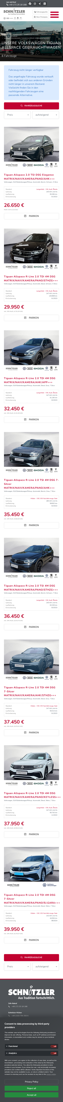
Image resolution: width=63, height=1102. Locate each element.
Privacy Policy (31, 1081)
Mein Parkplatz (42, 17)
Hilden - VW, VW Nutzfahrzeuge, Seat (44, 498)
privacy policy (51, 1074)
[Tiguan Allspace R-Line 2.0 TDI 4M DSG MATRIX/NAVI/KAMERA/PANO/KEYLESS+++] (31, 766)
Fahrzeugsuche (42, 12)
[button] (17, 115)
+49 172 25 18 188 (17, 4)
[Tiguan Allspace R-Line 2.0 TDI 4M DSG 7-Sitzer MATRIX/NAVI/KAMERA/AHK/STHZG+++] (31, 660)
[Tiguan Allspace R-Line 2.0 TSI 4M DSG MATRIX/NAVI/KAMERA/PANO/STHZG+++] (31, 558)
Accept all (31, 1095)
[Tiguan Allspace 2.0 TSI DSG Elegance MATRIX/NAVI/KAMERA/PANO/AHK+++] (31, 148)
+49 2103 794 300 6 (20, 1016)
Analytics (13, 1053)
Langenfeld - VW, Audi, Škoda (46, 189)
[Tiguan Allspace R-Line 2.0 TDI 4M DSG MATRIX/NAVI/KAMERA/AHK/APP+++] (31, 351)
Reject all (31, 1088)
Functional (13, 1046)
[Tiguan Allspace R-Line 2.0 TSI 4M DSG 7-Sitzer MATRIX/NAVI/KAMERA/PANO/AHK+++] (31, 453)
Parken (33, 216)
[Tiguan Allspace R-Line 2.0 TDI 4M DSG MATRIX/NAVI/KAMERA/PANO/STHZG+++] (31, 249)
